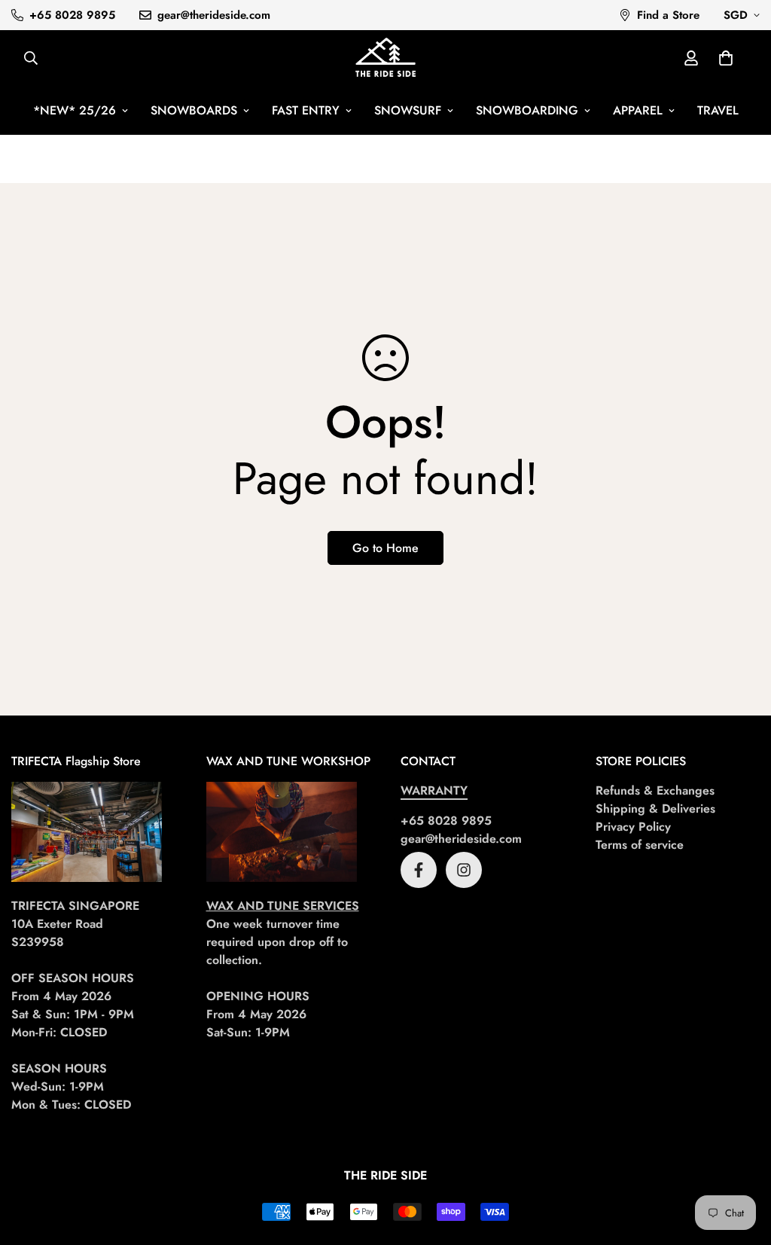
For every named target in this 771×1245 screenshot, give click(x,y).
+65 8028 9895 (446, 820)
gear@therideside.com (461, 838)
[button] (726, 58)
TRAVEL (718, 110)
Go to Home (385, 548)
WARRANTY (434, 790)
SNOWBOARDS (194, 110)
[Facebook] (419, 870)
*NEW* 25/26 (74, 110)
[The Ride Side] (385, 58)
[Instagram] (464, 870)
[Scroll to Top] (741, 1163)
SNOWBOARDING (527, 110)
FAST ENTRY (306, 110)
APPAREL (638, 110)
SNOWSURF (407, 110)
